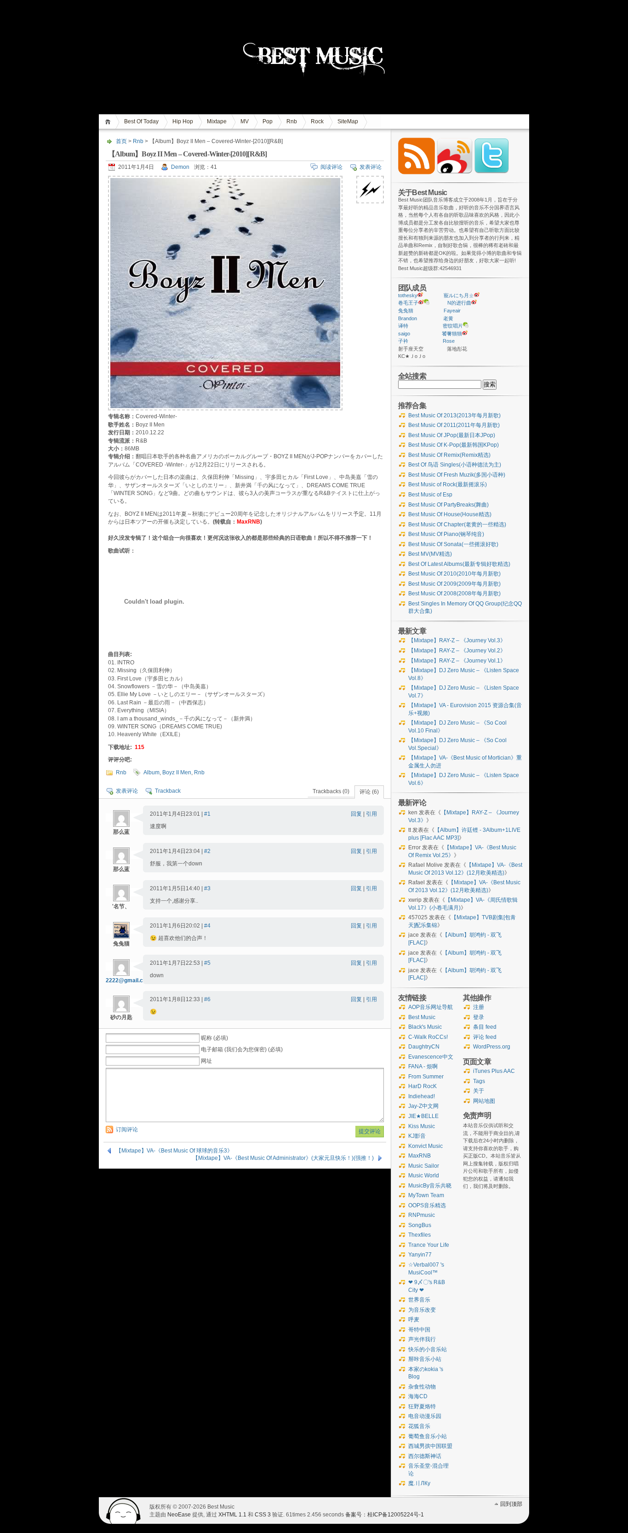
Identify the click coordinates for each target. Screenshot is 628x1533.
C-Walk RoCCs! (428, 1037)
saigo (404, 333)
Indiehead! (421, 1096)
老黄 (448, 318)
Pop (268, 121)
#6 (207, 999)
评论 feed (485, 1037)
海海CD (418, 1396)
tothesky (407, 295)
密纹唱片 (453, 325)
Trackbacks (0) (331, 791)
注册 (478, 1007)
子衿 (403, 341)
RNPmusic (421, 1215)
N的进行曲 (459, 302)
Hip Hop (182, 121)
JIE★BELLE (423, 1116)
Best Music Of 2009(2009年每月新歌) (454, 584)
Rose (449, 341)
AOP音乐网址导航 (430, 1007)
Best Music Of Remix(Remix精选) (449, 455)
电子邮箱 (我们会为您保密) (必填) (242, 1049)
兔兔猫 (405, 310)
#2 (207, 851)
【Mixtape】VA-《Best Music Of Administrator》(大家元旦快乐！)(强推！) (283, 1158)
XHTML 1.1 (232, 1514)
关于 (478, 1091)
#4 (207, 925)
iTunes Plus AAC (494, 1071)
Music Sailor (423, 1166)
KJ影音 (417, 1136)
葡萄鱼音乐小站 (427, 1436)
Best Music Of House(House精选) (449, 514)
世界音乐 (419, 1300)
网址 (206, 1061)
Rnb (291, 121)
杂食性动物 (422, 1386)
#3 (207, 888)
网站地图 (484, 1101)
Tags (479, 1081)
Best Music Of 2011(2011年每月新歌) (454, 425)
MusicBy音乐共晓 (429, 1185)
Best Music (421, 1017)
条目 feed (485, 1027)
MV (244, 121)
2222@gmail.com (128, 980)
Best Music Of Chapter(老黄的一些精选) (457, 524)
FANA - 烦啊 (423, 1066)
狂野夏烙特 (422, 1406)
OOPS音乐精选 (427, 1205)
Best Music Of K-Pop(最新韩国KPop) (453, 445)
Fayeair (452, 310)
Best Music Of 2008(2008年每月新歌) (454, 593)
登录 (478, 1017)
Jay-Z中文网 (423, 1106)
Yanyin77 (420, 1254)
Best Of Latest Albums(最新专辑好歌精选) (459, 564)
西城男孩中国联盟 (430, 1446)
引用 (371, 814)
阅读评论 (331, 167)
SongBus (419, 1225)
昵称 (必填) (214, 1038)
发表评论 (371, 167)
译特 (403, 325)
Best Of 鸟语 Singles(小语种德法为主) (454, 464)
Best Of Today (141, 121)
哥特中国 (419, 1329)
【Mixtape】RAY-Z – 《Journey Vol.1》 (457, 660)
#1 (207, 814)
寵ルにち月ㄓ (459, 295)
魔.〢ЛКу (419, 1483)
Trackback (168, 791)
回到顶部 (511, 1504)
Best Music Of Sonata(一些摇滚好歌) (453, 544)
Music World (423, 1175)
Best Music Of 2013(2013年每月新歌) (454, 415)
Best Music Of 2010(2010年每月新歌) (454, 574)
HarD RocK (422, 1086)
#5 (207, 963)
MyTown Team (426, 1195)
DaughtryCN (424, 1046)
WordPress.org (491, 1046)
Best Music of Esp (430, 494)
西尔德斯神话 (424, 1456)
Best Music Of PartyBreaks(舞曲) (448, 504)
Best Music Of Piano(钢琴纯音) (446, 534)
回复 (356, 814)
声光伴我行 (422, 1339)
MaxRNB (419, 1156)
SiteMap (347, 121)
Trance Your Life (428, 1245)
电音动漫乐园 (424, 1416)
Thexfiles (419, 1235)
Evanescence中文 (430, 1057)
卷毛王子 (408, 302)
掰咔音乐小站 (424, 1359)
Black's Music (425, 1027)
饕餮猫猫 (452, 333)
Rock (317, 121)
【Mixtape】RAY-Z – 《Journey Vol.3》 (457, 640)
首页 (109, 122)
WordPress (124, 1511)
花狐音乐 (419, 1426)
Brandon (407, 318)
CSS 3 (263, 1514)
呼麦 (413, 1319)
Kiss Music (421, 1126)
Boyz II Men (176, 772)
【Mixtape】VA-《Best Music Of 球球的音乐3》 (174, 1150)
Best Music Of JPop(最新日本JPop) (451, 435)
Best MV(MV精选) (430, 554)
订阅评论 (127, 1129)
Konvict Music (425, 1146)
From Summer (426, 1076)
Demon (180, 167)
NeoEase (179, 1514)
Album (151, 772)
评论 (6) (369, 792)
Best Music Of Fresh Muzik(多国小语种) (456, 475)
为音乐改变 (422, 1310)
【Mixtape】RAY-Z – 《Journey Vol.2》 (457, 650)
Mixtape (217, 121)
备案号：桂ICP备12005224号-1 (384, 1514)
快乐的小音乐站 (427, 1349)
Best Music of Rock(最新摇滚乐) (447, 484)
